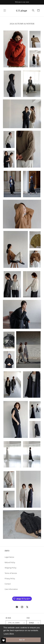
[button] (4, 10)
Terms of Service (11, 573)
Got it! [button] (22, 640)
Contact (8, 584)
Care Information (11, 589)
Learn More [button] (9, 634)
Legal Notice (9, 557)
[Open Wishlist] (3, 640)
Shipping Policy (10, 568)
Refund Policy (10, 562)
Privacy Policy (10, 578)
